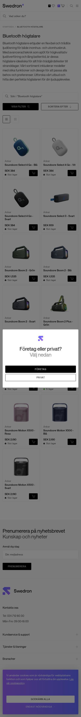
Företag (40, 369)
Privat (41, 377)
